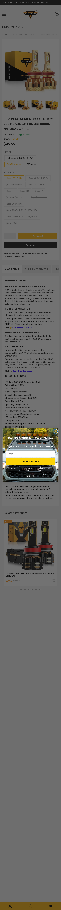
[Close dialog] (55, 431)
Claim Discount (30, 461)
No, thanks (30, 475)
